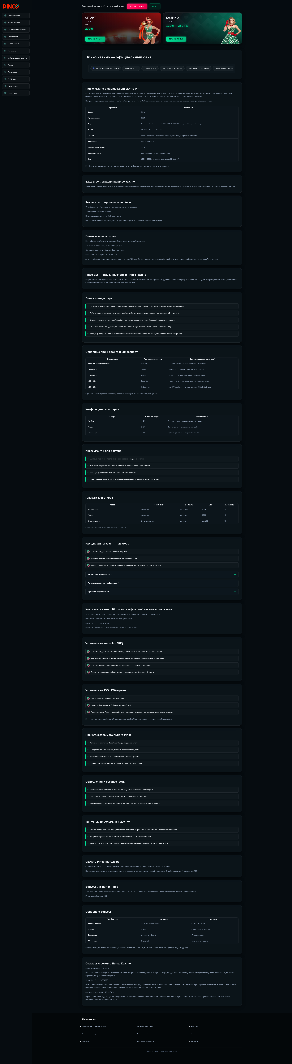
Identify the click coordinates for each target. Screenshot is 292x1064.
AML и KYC (195, 1026)
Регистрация (13, 37)
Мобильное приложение (17, 58)
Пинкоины (12, 51)
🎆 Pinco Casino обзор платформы (106, 68)
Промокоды (12, 72)
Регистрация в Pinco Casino (172, 68)
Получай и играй (176, 39)
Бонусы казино (14, 23)
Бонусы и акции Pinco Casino (225, 68)
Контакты (194, 1041)
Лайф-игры (12, 79)
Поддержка (12, 93)
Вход (154, 6)
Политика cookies (143, 1034)
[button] (287, 1050)
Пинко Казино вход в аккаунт (198, 68)
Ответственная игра (89, 1034)
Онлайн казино (14, 15)
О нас (193, 1034)
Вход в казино (13, 44)
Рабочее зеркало (150, 68)
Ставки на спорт (14, 86)
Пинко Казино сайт (131, 68)
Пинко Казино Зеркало (17, 30)
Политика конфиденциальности (94, 1026)
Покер (10, 65)
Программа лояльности (145, 1041)
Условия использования (145, 1026)
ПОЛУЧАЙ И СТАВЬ (95, 39)
